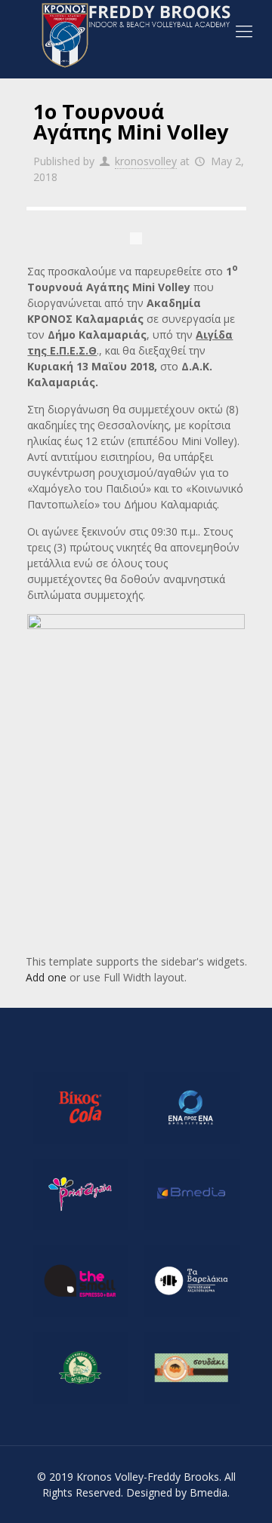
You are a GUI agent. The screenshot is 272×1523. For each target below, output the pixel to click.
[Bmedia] (191, 1194)
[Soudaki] (191, 1368)
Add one (46, 977)
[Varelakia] (191, 1281)
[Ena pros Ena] (191, 1107)
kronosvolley (146, 161)
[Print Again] (81, 1194)
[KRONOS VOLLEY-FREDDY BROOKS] (136, 35)
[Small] (81, 1281)
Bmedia (208, 1492)
